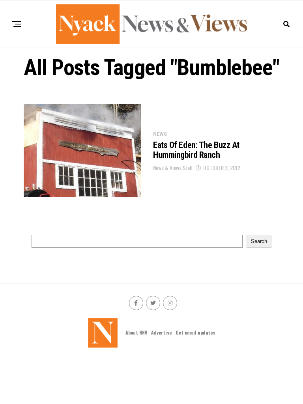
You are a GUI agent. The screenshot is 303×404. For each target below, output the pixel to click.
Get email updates (195, 332)
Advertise (161, 332)
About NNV (136, 332)
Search (259, 241)
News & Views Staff (173, 167)
